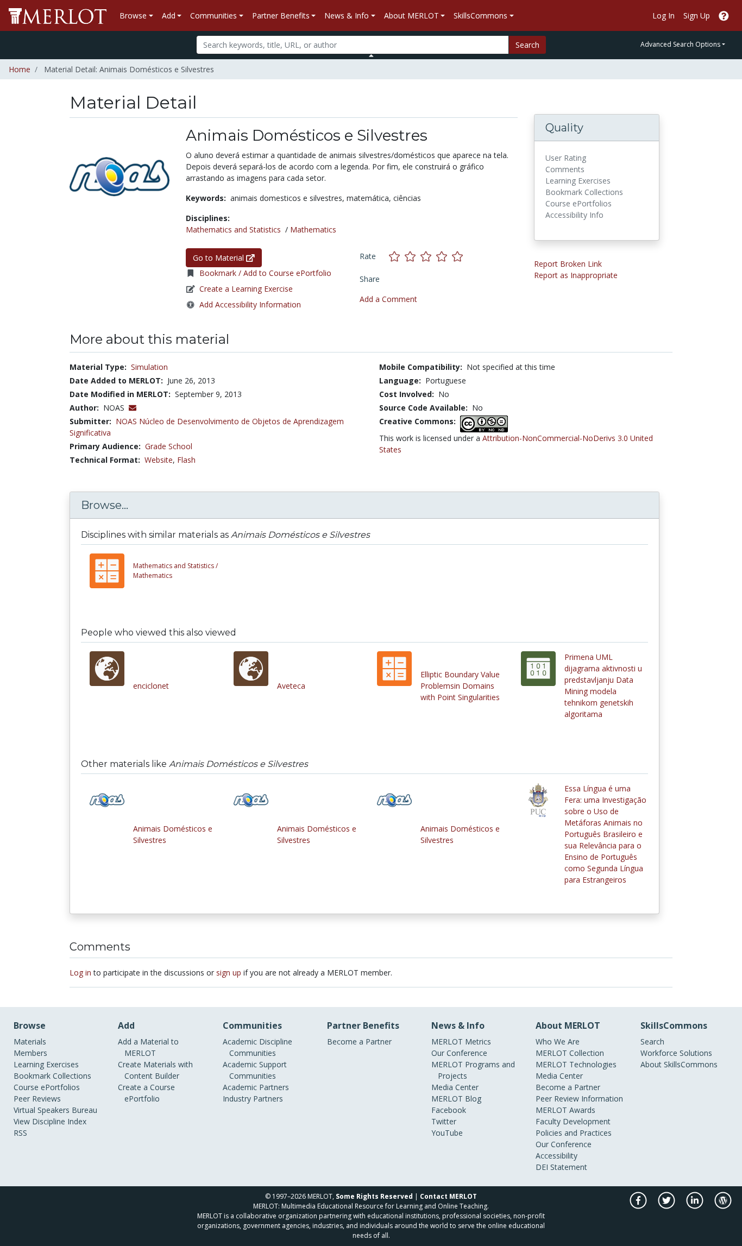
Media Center (455, 1087)
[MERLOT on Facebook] (639, 1205)
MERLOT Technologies (576, 1064)
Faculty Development (573, 1121)
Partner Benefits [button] (281, 15)
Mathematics (313, 229)
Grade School (168, 446)
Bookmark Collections (52, 1076)
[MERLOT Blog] (723, 1205)
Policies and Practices (574, 1133)
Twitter (443, 1121)
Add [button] (168, 15)
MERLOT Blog (456, 1098)
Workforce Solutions (676, 1053)
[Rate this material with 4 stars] (444, 256)
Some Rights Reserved (374, 1196)
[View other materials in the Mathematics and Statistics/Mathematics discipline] (111, 570)
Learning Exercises (46, 1064)
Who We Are (558, 1041)
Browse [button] (133, 15)
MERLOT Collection (570, 1053)
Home (19, 69)
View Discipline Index (50, 1121)
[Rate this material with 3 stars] (428, 256)
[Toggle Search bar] (371, 55)
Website (158, 460)
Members (30, 1053)
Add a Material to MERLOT (148, 1047)
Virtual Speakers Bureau (55, 1110)
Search (527, 45)
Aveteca (291, 686)
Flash (186, 460)
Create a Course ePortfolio (146, 1093)
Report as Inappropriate (576, 275)
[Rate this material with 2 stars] (412, 256)
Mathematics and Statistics (233, 229)
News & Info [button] (346, 15)
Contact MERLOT (448, 1196)
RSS (20, 1133)
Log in (80, 972)
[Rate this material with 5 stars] (458, 256)
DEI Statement (561, 1167)
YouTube (447, 1133)
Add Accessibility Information (250, 304)
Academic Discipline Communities (257, 1047)
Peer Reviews (37, 1098)
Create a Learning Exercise (246, 289)
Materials (30, 1041)
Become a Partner (359, 1041)
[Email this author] (132, 407)
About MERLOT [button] (411, 15)
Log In (663, 15)
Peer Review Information (579, 1098)
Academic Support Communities (255, 1070)
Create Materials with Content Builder (155, 1070)
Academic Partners (256, 1087)
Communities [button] (213, 15)
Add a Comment (388, 299)
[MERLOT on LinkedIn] (695, 1205)
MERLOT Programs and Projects (473, 1070)
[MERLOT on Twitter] (667, 1205)
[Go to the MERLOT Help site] (723, 15)
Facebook (448, 1110)
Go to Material (219, 258)
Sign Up (696, 15)
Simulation (149, 367)
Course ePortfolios (47, 1087)
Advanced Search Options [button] (680, 44)
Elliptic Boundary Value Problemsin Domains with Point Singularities (460, 685)
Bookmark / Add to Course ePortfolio (265, 273)
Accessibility (556, 1155)
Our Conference (459, 1053)
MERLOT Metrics (461, 1041)
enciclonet (151, 686)
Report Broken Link (568, 264)
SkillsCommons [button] (480, 15)
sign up (228, 972)
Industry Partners (253, 1098)
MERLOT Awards (565, 1110)
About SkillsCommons (679, 1064)
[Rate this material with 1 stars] (397, 256)
